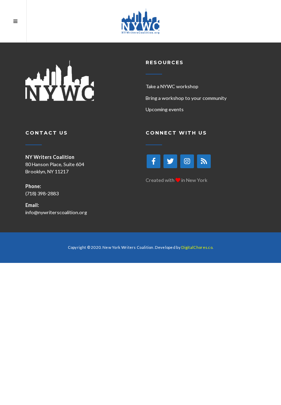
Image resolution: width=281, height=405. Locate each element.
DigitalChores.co (196, 247)
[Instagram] (187, 161)
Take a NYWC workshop (172, 86)
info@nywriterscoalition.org (56, 212)
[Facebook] (153, 161)
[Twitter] (170, 161)
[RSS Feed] (204, 161)
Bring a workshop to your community (186, 98)
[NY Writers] (140, 21)
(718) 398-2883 (42, 193)
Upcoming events (165, 109)
